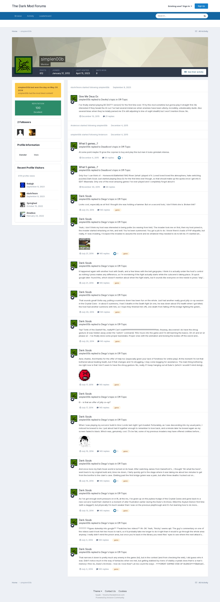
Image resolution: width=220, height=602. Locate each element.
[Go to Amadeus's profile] (22, 214)
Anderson (75, 125)
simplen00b (104, 87)
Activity (30, 16)
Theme (97, 591)
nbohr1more (32, 193)
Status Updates (190, 16)
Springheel (32, 203)
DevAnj (104, 99)
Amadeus (31, 213)
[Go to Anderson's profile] (20, 132)
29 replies (109, 157)
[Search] (204, 15)
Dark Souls (85, 196)
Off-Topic (123, 99)
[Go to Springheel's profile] (22, 204)
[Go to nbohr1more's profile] (32, 132)
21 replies (109, 116)
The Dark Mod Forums (29, 6)
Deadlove (106, 146)
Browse (18, 16)
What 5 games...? (88, 143)
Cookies (123, 591)
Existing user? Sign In (179, 6)
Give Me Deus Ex (88, 96)
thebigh (30, 184)
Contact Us (110, 591)
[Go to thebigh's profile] (22, 185)
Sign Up (201, 6)
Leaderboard (45, 16)
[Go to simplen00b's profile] (74, 98)
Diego (104, 199)
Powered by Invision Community (110, 597)
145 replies (104, 210)
